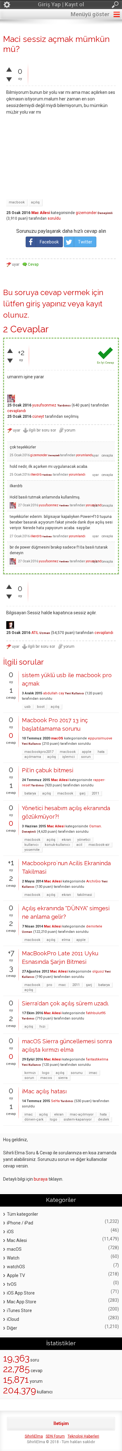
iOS (10, 1231)
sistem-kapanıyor (78, 1119)
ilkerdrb (36, 474)
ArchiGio (93, 881)
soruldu (54, 218)
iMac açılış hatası (44, 1091)
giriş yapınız (46, 303)
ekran (66, 840)
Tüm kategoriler (22, 1214)
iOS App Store (21, 1292)
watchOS (16, 1266)
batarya (30, 793)
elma (66, 940)
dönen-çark (33, 1119)
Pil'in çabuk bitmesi (47, 770)
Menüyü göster (90, 14)
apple (86, 752)
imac (93, 1073)
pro (49, 985)
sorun (86, 757)
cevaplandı (16, 411)
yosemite (32, 850)
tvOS (12, 1284)
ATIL (34, 633)
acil (79, 845)
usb (27, 707)
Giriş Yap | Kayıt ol (61, 4)
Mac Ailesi (40, 213)
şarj (82, 793)
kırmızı (30, 1073)
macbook (17, 202)
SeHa (55, 1101)
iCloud (13, 1319)
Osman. (95, 826)
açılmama (32, 757)
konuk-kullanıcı (57, 845)
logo (45, 1073)
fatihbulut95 (95, 1013)
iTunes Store (19, 1310)
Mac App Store (21, 1301)
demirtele (94, 926)
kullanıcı (31, 845)
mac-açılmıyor (82, 1114)
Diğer (12, 1328)
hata (101, 752)
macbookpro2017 (38, 752)
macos (46, 1078)
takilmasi (84, 895)
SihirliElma (34, 1436)
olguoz (98, 971)
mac (62, 985)
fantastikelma (97, 1059)
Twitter (85, 241)
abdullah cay (53, 693)
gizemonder (86, 213)
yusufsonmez (44, 405)
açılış (35, 202)
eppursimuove (100, 738)
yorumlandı (84, 455)
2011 (95, 793)
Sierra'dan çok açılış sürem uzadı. (65, 1003)
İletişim (61, 1423)
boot (40, 707)
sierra (63, 1078)
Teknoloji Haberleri (83, 1436)
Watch (13, 1257)
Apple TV (16, 1275)
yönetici (83, 840)
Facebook (49, 241)
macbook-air (99, 845)
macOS (57, 738)
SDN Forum (55, 1436)
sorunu (77, 1073)
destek (103, 1119)
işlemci (68, 757)
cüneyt (38, 416)
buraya (41, 1179)
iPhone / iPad (20, 1222)
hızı (42, 1026)
